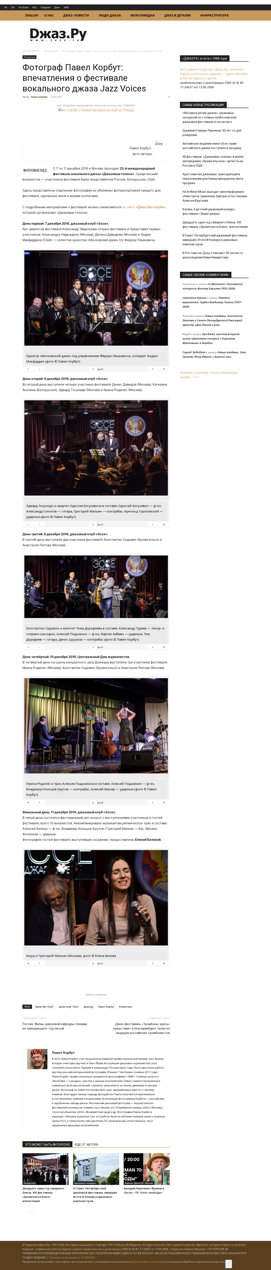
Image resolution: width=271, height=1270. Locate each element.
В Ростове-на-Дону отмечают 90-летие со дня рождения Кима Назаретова (213, 255)
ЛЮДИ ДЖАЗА (110, 15)
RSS (34, 7)
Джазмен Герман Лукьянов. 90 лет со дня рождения (212, 133)
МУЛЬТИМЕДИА (142, 15)
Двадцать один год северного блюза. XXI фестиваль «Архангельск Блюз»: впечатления (215, 224)
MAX (66, 7)
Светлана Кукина (194, 298)
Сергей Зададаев (194, 352)
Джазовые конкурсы (85, 1183)
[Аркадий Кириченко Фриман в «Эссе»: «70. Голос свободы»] (147, 1169)
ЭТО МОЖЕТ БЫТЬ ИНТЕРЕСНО (47, 1144)
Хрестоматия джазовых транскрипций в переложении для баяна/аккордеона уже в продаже (213, 179)
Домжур (88, 1006)
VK (5, 7)
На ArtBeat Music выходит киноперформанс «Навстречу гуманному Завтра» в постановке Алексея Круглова (215, 196)
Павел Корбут (39, 96)
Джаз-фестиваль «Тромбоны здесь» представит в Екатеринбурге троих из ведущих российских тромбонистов (141, 1028)
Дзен (57, 7)
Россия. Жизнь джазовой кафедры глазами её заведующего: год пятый (54, 1026)
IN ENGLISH (88, 1257)
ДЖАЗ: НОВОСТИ (76, 15)
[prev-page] (25, 1209)
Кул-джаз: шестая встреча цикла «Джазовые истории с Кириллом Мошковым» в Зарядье (211, 338)
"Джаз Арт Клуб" (44, 1006)
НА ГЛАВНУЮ (30, 51)
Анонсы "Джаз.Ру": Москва (139, 1183)
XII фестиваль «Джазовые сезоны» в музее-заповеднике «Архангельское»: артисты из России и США (214, 161)
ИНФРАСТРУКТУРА (214, 15)
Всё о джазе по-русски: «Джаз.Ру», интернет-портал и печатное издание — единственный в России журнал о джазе (213, 73)
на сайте (143, 207)
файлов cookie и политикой (147, 1261)
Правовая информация (63, 1257)
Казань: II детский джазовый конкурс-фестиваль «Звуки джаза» (209, 211)
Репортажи (51, 51)
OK (13, 7)
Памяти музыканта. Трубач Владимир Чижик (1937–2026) (212, 302)
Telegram (45, 7)
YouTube (23, 7)
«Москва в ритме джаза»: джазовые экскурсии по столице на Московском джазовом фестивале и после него (209, 117)
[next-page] (32, 1209)
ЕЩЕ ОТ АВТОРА (86, 1144)
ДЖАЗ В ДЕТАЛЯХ (177, 15)
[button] (243, 16)
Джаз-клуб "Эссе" (69, 1006)
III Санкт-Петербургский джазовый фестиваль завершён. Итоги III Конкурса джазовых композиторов (215, 240)
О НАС (49, 15)
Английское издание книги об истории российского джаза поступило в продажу (212, 146)
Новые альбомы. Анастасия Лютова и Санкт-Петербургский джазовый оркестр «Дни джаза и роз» (212, 320)
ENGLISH (31, 15)
